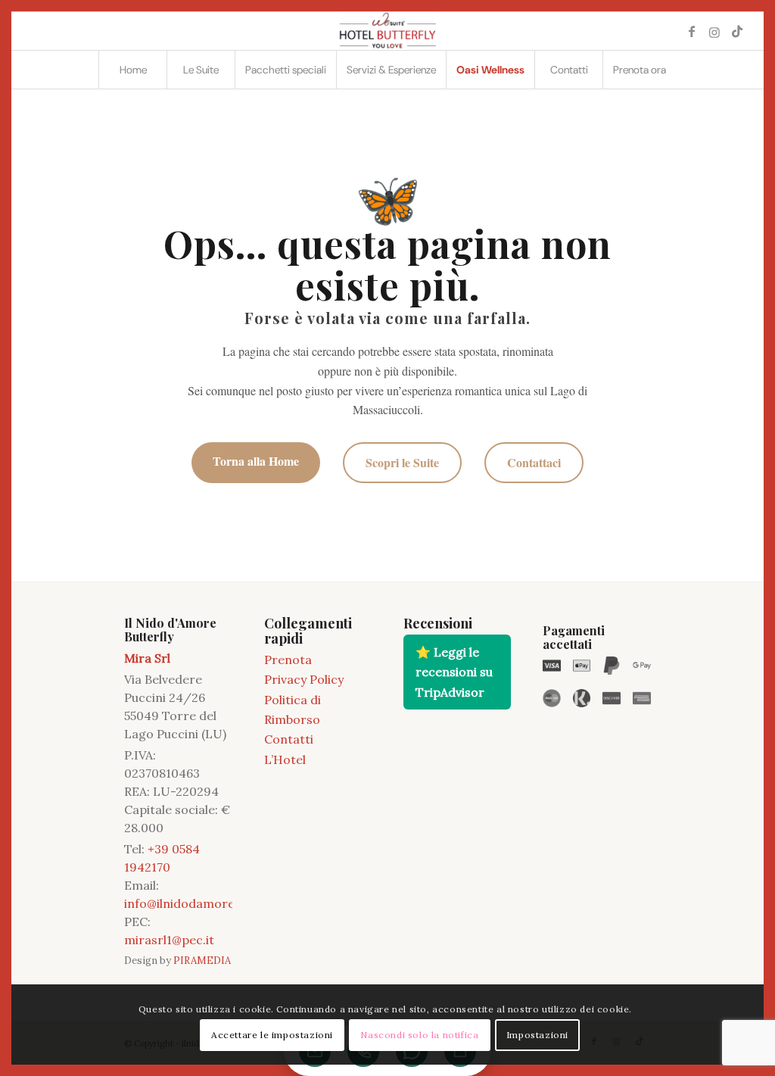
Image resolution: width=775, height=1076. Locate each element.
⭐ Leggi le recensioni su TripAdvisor (454, 672)
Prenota (288, 659)
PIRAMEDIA (202, 960)
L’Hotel (285, 759)
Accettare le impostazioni (272, 1034)
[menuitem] (132, 70)
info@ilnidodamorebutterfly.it (210, 903)
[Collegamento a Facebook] (691, 31)
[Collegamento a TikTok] (737, 31)
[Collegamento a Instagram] (714, 31)
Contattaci (534, 462)
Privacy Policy (304, 679)
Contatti (288, 739)
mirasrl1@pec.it (169, 939)
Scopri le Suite (402, 462)
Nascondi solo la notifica (419, 1034)
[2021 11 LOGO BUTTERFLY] (387, 31)
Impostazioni (537, 1034)
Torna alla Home (256, 460)
